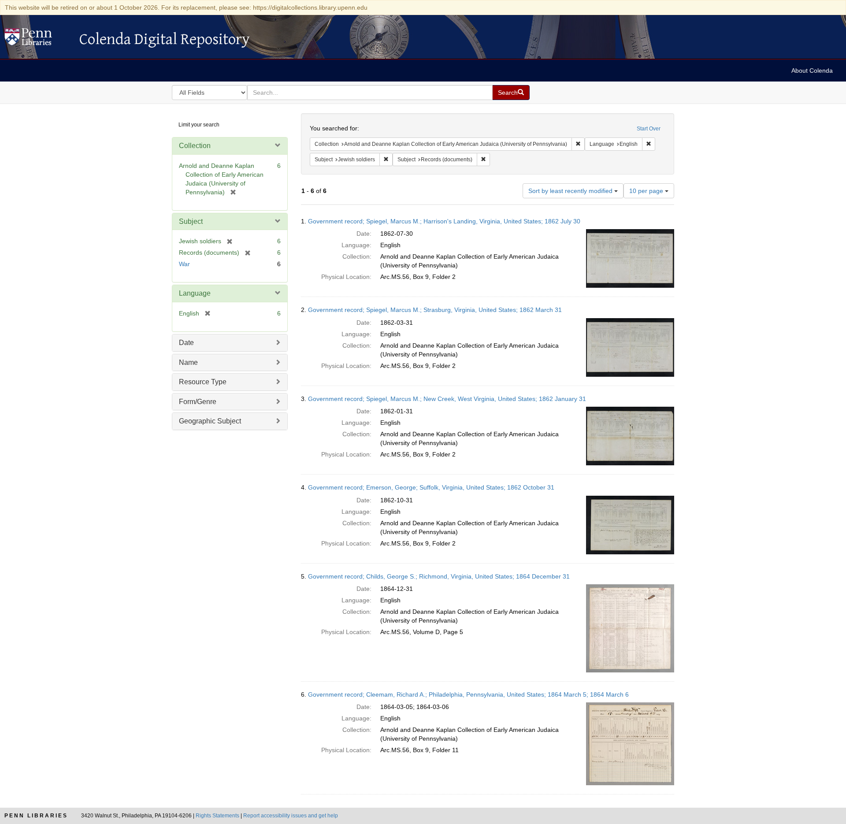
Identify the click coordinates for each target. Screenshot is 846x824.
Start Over (648, 129)
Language (195, 293)
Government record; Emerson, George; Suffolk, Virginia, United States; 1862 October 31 (431, 487)
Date (186, 342)
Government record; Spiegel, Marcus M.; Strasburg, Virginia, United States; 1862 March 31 (435, 309)
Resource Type (202, 382)
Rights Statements (217, 816)
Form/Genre (197, 401)
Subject (191, 221)
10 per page (647, 190)
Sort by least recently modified (571, 190)
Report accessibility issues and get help (290, 816)
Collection (195, 145)
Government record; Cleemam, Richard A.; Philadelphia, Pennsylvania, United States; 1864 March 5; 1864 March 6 (468, 694)
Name (188, 362)
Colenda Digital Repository (37, 39)
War (184, 263)
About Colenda (812, 70)
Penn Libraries (36, 816)
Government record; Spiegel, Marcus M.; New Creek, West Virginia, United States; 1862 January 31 (447, 398)
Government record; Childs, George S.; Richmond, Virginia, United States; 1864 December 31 (439, 576)
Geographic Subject (210, 421)
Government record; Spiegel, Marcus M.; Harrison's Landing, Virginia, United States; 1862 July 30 (444, 221)
